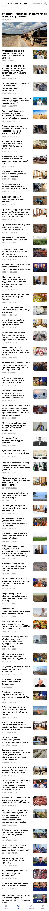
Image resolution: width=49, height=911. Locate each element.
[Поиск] (45, 3)
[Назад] (4, 3)
